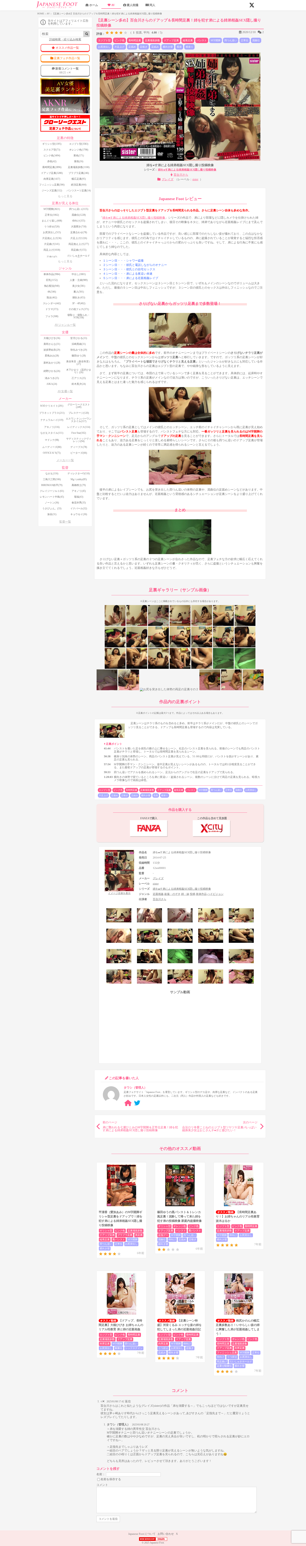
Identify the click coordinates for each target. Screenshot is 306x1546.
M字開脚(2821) (52, 209)
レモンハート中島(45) (52, 496)
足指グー (163, 1235)
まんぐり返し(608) (52, 220)
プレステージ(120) (78, 412)
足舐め (132, 46)
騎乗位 (118, 1348)
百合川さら (181, 174)
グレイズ (167, 179)
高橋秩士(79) (79, 485)
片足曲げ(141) (52, 244)
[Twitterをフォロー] (137, 1103)
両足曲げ (222, 1361)
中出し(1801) (79, 274)
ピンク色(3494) (52, 155)
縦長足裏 (188, 40)
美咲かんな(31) (52, 344)
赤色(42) (51, 161)
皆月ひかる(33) (78, 338)
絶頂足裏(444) (78, 184)
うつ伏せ (163, 1348)
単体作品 (201, 894)
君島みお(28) (52, 355)
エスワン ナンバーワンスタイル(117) (78, 420)
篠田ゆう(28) (79, 355)
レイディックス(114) (78, 427)
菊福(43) (78, 496)
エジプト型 (104, 40)
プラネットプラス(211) (52, 412)
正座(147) (52, 256)
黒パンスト (118, 1239)
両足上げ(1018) (52, 249)
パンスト (202, 40)
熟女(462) (52, 297)
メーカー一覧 (65, 460)
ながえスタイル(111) (51, 432)
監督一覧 (65, 521)
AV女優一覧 (65, 391)
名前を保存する (111, 1479)
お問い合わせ (166, 1533)
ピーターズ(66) (78, 452)
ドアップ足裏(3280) (52, 173)
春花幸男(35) (79, 502)
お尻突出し (104, 46)
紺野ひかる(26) (52, 371)
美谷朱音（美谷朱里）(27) (78, 362)
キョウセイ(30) (78, 514)
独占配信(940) (52, 285)
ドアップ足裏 (171, 40)
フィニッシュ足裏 (227, 1352)
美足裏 (139, 1235)
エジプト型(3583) (78, 143)
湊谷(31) (51, 514)
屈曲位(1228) (79, 214)
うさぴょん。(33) (51, 508)
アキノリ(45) (79, 491)
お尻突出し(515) (52, 232)
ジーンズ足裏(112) (52, 190)
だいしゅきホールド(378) (78, 257)
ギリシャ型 (106, 1230)
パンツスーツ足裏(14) (79, 190)
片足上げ (119, 46)
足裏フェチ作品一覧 (67, 58)
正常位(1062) (52, 214)
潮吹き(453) (78, 297)
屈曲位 (256, 40)
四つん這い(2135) (78, 209)
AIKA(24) (51, 383)
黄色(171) (78, 155)
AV (113, 5)
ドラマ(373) (51, 309)
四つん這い (230, 40)
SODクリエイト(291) (51, 405)
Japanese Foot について (141, 1533)
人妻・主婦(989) (79, 280)
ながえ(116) (51, 473)
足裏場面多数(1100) (79, 167)
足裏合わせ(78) (78, 232)
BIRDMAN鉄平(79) (51, 485)
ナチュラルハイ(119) (51, 420)
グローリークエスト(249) (78, 406)
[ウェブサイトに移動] (128, 1103)
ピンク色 (119, 40)
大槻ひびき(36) (52, 338)
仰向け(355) (78, 220)
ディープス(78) (78, 447)
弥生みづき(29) (78, 349)
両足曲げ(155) (78, 249)
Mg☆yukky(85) (79, 479)
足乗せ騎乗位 (224, 1366)
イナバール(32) (78, 508)
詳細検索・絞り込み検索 (65, 39)
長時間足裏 (134, 40)
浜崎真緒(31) (79, 344)
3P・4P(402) (78, 303)
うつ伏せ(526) (52, 226)
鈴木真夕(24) (79, 383)
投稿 (192, 894)
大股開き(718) (78, 226)
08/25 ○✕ (67, 70)
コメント (102, 1484)
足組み (155, 46)
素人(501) (78, 291)
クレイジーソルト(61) (52, 491)
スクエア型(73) (52, 149)
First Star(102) (78, 432)
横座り (189, 46)
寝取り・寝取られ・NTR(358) (78, 316)
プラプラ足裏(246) (78, 173)
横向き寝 (168, 46)
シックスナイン (134, 1348)
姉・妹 (185, 894)
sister (195, 179)
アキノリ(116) (52, 427)
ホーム (93, 5)
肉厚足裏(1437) (52, 178)
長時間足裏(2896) (51, 167)
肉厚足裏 (105, 1343)
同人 (152, 5)
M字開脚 (215, 40)
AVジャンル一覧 (65, 324)
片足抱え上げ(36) (51, 238)
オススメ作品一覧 (67, 47)
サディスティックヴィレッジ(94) (78, 440)
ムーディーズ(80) (51, 447)
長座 (179, 46)
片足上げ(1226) (78, 238)
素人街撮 (132, 5)
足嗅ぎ (143, 46)
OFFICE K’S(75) (52, 452)
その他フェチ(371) (78, 309)
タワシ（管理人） (118, 1424)
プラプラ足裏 (124, 1235)
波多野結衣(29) (52, 349)
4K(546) (51, 291)
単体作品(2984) (52, 274)
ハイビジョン (215, 894)
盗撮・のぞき (172, 894)
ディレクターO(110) (78, 473)
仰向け (172, 1239)
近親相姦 (158, 894)
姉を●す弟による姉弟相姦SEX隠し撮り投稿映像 (187, 169)
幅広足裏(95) (79, 178)
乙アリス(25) (79, 378)
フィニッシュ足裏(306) (52, 184)
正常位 (244, 40)
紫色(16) (78, 161)
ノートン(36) (52, 502)
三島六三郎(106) (52, 479)
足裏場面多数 (152, 40)
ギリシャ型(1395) (51, 143)
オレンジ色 (179, 1226)
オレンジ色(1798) (78, 149)
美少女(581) (78, 285)
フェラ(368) (51, 316)
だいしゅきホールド (241, 1361)
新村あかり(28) (52, 362)
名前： (100, 1474)
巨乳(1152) (52, 280)
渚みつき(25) (52, 378)
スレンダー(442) (52, 303)
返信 (128, 1401)
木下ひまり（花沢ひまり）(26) (78, 371)
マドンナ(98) (52, 440)
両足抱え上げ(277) (78, 244)
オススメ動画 (225, 1212)
